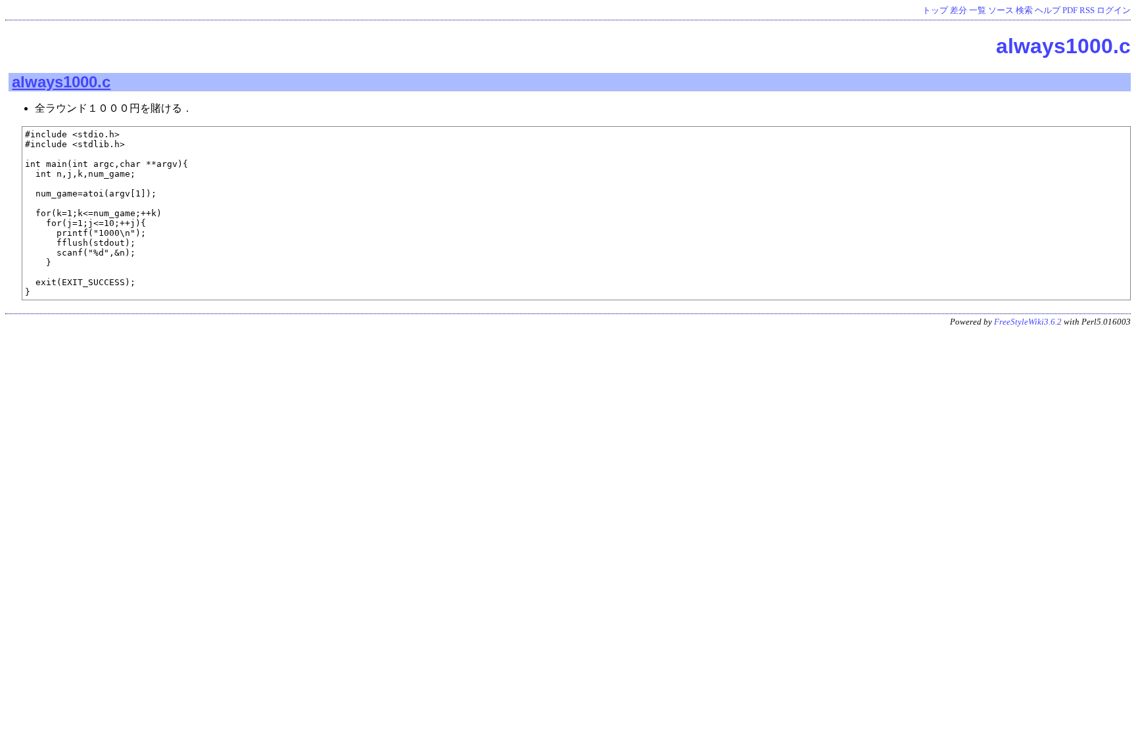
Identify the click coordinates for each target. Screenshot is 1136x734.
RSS (1087, 10)
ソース (1001, 10)
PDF (1069, 10)
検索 (1024, 10)
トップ (935, 10)
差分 (958, 10)
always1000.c (1063, 46)
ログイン (1114, 10)
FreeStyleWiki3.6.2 (1028, 322)
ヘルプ (1047, 10)
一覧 (977, 10)
